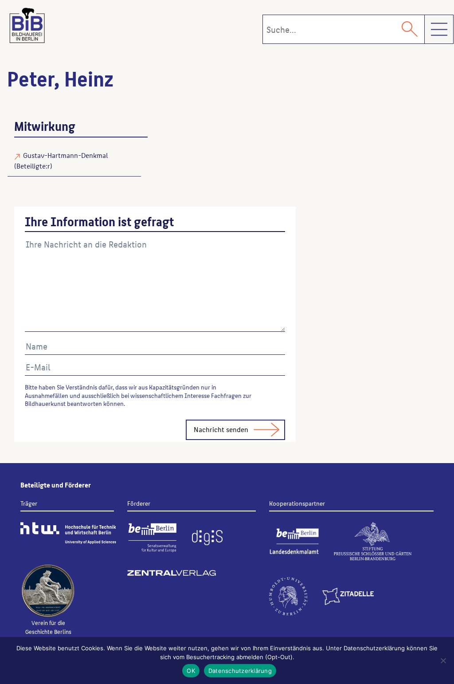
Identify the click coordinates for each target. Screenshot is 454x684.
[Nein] (442, 660)
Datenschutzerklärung (240, 670)
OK (191, 670)
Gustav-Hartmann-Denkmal (65, 155)
